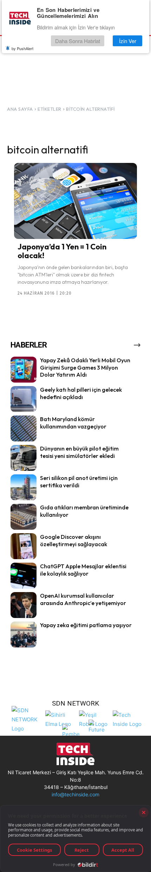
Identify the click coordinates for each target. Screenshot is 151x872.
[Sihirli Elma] (60, 718)
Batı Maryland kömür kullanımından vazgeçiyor (73, 423)
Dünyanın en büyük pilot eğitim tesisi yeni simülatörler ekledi (79, 452)
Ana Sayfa (20, 109)
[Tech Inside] (128, 718)
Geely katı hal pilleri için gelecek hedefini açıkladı (81, 393)
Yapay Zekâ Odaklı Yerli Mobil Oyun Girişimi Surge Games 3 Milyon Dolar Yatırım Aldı (85, 367)
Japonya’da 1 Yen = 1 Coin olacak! (62, 251)
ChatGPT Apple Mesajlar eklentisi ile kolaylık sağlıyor (83, 570)
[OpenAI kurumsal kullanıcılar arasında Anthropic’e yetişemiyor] (24, 605)
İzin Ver (127, 40)
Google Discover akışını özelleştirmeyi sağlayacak (73, 540)
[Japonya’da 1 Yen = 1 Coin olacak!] (75, 201)
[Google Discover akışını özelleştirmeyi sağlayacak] (24, 546)
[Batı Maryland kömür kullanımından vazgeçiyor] (24, 428)
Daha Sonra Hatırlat (77, 40)
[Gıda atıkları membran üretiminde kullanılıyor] (24, 517)
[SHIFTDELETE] (27, 719)
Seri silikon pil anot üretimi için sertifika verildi (79, 481)
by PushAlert (22, 48)
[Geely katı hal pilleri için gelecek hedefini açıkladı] (24, 399)
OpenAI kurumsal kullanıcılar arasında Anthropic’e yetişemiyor (83, 599)
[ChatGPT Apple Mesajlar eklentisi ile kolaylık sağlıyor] (24, 576)
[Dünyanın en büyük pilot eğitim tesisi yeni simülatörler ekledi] (24, 458)
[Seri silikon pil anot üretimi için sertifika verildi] (24, 487)
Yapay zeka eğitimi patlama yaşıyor (86, 625)
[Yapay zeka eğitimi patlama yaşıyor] (24, 634)
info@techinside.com (75, 794)
